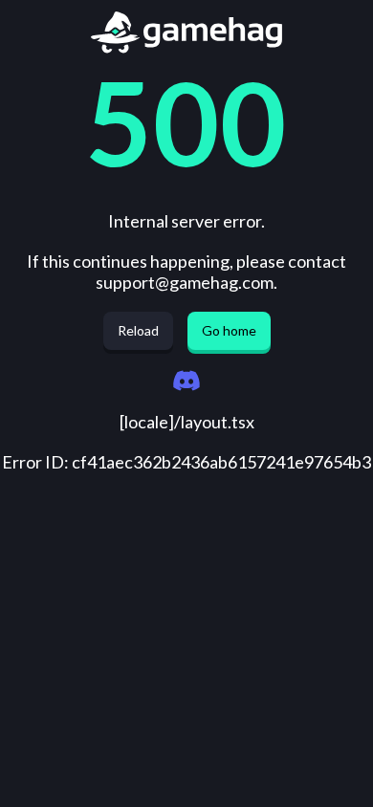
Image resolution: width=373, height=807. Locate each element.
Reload (138, 330)
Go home (229, 330)
